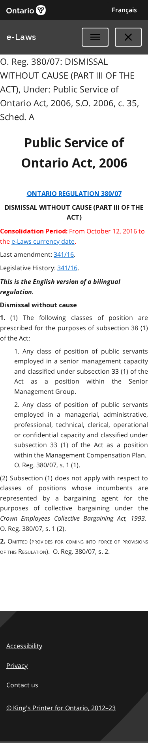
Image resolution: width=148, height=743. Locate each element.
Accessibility (24, 645)
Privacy (17, 665)
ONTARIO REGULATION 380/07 (74, 194)
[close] (128, 37)
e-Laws (21, 37)
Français (124, 10)
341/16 (64, 254)
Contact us (22, 685)
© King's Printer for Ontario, (61, 707)
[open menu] (95, 37)
